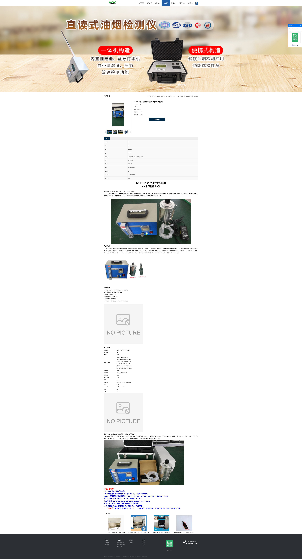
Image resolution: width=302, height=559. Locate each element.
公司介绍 (149, 3)
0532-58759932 (193, 543)
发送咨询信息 (157, 119)
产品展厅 (165, 3)
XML (130, 556)
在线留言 (190, 3)
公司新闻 (131, 542)
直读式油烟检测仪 (121, 544)
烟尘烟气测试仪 (120, 542)
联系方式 (182, 3)
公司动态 (157, 3)
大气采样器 (169, 96)
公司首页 (141, 3)
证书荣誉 (173, 3)
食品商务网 (144, 556)
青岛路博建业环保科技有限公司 (122, 556)
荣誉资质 (107, 544)
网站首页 (158, 96)
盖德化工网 (139, 556)
